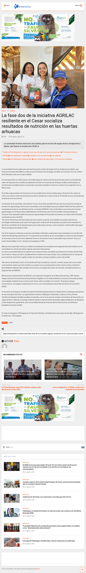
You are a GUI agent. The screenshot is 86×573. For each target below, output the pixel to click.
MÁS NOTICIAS (10, 456)
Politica (26, 462)
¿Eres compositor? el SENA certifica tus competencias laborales (68, 388)
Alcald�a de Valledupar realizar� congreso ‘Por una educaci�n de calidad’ (32, 156)
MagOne (37, 569)
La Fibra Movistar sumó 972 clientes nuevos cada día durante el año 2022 (21, 388)
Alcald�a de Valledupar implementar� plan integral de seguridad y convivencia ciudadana (37, 159)
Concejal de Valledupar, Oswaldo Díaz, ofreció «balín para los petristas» (49, 541)
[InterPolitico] (21, 9)
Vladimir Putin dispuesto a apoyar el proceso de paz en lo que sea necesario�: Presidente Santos (40, 152)
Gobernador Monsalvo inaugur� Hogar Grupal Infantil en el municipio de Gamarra (22, 374)
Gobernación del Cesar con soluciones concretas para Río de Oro (47, 497)
